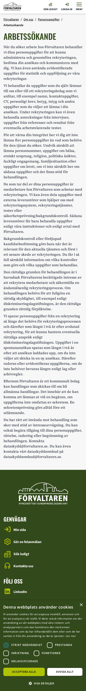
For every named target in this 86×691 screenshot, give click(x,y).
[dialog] (43, 645)
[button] (43, 683)
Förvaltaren (11, 19)
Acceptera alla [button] (24, 672)
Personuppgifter (49, 19)
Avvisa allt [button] (64, 672)
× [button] (81, 605)
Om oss (28, 19)
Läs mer (71, 636)
